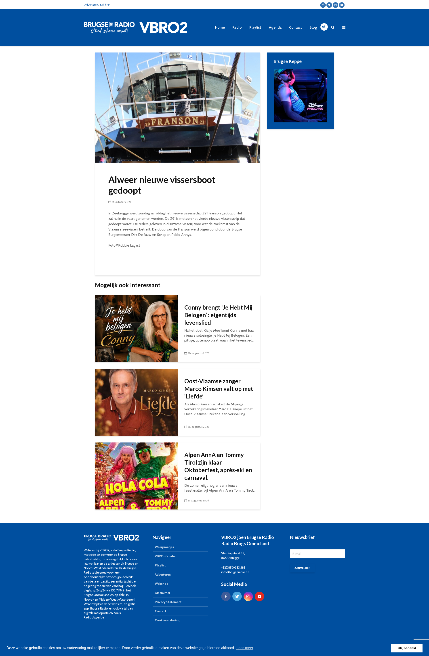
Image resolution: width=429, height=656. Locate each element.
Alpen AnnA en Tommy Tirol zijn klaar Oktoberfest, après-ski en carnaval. (218, 466)
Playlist (255, 27)
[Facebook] (226, 596)
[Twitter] (237, 596)
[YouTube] (259, 596)
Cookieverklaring (167, 620)
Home (220, 27)
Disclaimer (162, 593)
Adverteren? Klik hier (97, 4)
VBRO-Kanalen (166, 556)
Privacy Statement (168, 602)
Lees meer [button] (244, 648)
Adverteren (163, 574)
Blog (313, 27)
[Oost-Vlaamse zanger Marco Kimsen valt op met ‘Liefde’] (136, 402)
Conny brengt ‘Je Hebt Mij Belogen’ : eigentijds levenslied (218, 315)
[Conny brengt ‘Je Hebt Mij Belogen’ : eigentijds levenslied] (136, 328)
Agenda (275, 27)
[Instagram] (248, 596)
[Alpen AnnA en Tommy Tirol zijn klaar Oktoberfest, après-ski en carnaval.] (136, 476)
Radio (237, 27)
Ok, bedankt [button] (407, 648)
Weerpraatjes (164, 547)
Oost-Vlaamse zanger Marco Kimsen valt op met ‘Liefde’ (218, 388)
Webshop (161, 584)
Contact (295, 27)
